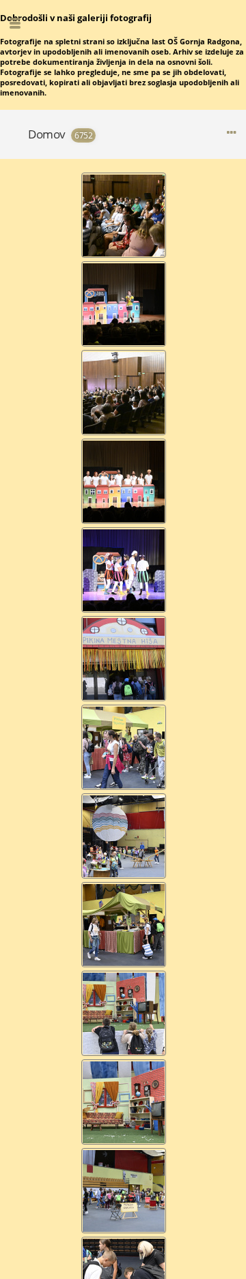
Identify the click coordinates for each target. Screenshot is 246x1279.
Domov (47, 134)
